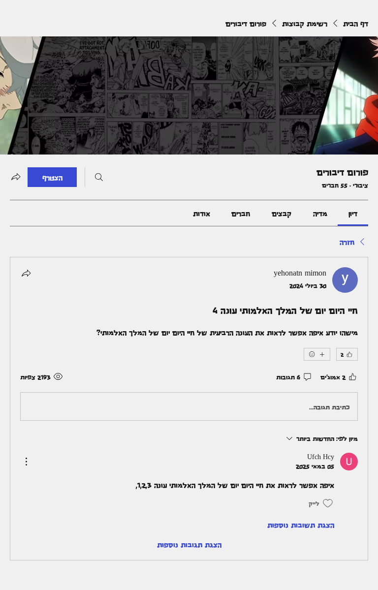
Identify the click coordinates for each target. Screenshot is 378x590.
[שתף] (26, 273)
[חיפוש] (99, 177)
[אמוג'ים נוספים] (317, 354)
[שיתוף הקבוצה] (16, 177)
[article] (189, 408)
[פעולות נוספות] (26, 461)
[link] (352, 212)
